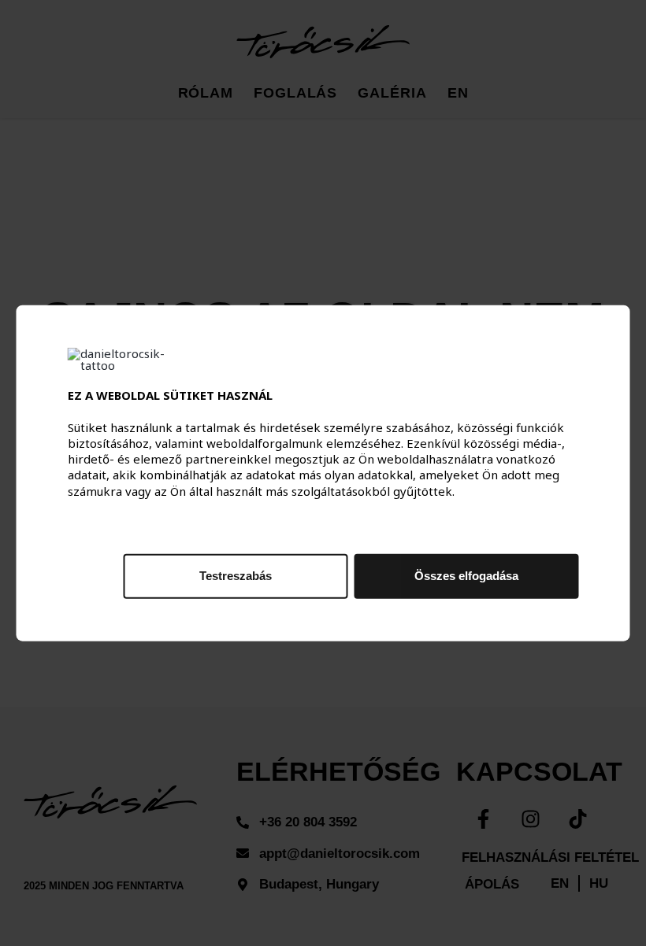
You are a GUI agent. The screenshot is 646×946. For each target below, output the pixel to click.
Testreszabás (235, 575)
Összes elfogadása (466, 575)
